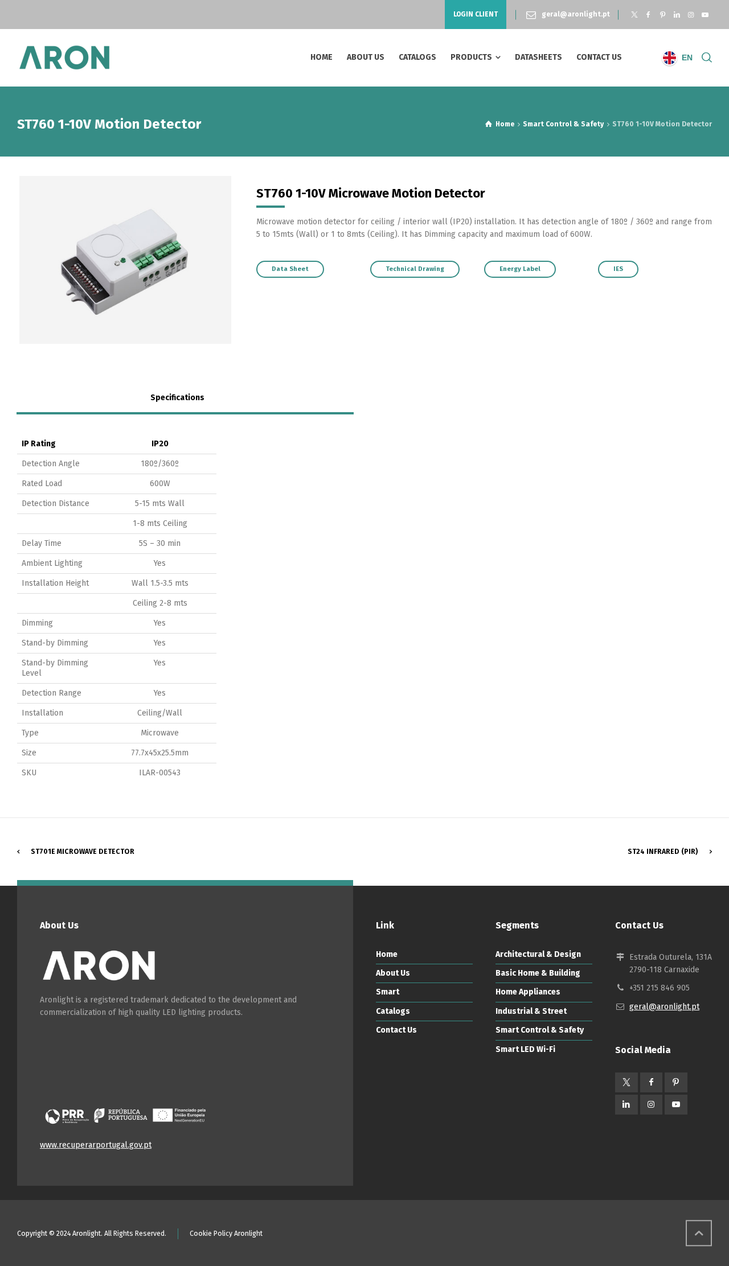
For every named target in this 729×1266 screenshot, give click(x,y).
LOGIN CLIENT (475, 14)
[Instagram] (690, 15)
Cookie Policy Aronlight (226, 1234)
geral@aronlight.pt (576, 14)
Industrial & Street (531, 1011)
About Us (393, 973)
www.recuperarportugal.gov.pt (95, 1145)
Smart (387, 992)
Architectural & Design (538, 954)
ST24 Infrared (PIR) (663, 852)
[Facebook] (648, 15)
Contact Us (396, 1030)
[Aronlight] (64, 57)
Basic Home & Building (537, 973)
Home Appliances (527, 992)
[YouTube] (705, 15)
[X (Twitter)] (634, 15)
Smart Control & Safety (539, 1030)
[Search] (704, 57)
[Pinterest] (662, 15)
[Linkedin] (677, 15)
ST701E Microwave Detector (82, 852)
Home (387, 954)
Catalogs (393, 1011)
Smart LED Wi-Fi (525, 1049)
